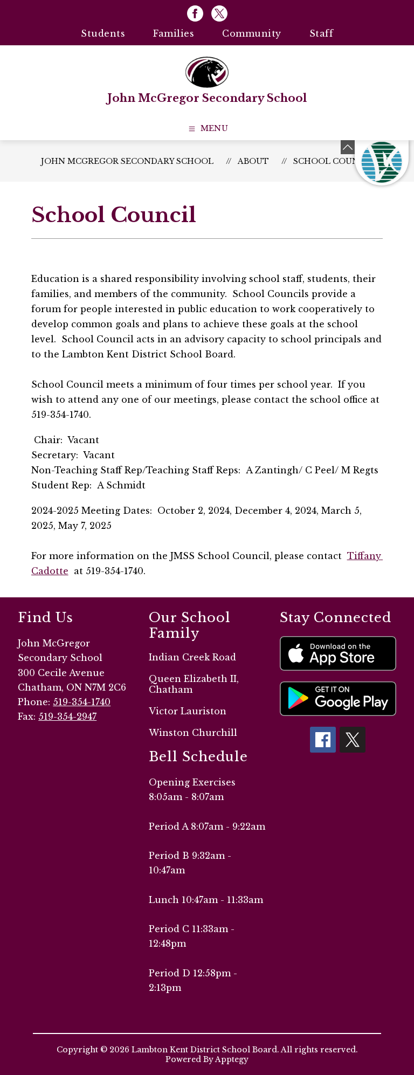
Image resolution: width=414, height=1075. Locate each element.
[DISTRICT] (382, 162)
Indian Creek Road (192, 657)
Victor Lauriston (187, 711)
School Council (333, 161)
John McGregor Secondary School (127, 161)
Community (251, 33)
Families (173, 33)
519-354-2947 (67, 716)
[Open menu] (207, 129)
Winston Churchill (193, 732)
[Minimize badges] (348, 147)
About (253, 161)
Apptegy (232, 1059)
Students (103, 33)
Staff (321, 33)
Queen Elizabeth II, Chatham (194, 684)
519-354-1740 (82, 702)
